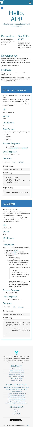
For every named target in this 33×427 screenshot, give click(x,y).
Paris (28, 425)
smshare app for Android (16, 368)
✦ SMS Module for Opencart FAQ (16, 397)
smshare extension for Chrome (16, 372)
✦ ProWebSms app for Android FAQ (16, 399)
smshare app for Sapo (16, 380)
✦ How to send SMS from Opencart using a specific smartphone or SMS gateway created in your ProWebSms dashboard (16, 389)
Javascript (20, 162)
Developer (16, 410)
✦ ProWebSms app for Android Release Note (16, 403)
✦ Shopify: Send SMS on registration (16, 393)
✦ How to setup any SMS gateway (16, 395)
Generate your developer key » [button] (10, 65)
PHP (14, 162)
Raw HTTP (7, 162)
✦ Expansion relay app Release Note (16, 401)
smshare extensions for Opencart (16, 374)
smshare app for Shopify (16, 378)
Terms (16, 411)
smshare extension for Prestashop (16, 376)
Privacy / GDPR (16, 413)
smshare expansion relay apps (16, 370)
